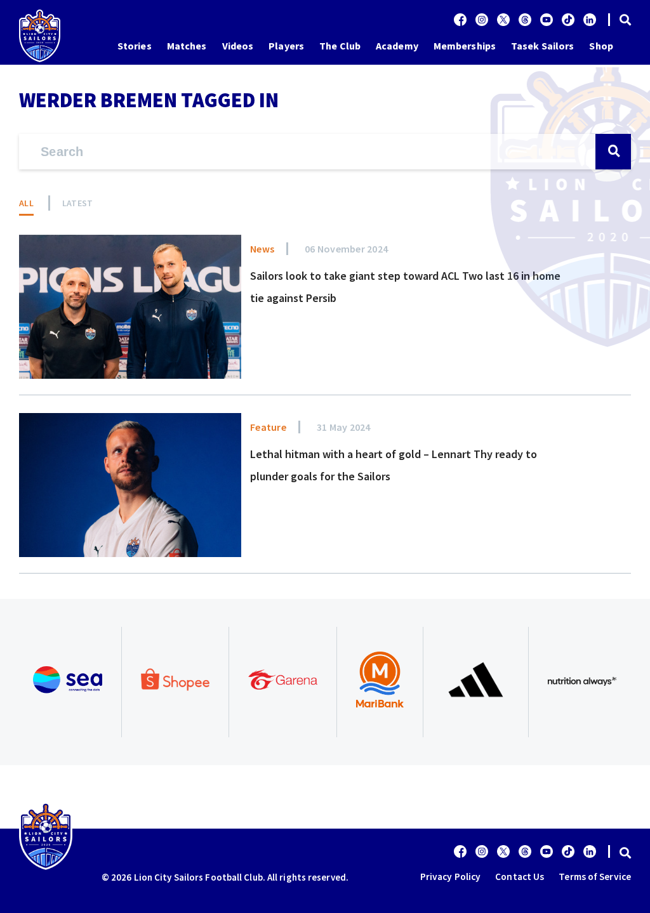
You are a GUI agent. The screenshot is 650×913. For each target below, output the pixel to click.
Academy (397, 45)
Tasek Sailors (542, 45)
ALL (26, 203)
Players (286, 45)
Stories (134, 45)
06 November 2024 (346, 248)
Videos (238, 45)
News (262, 248)
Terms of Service (595, 876)
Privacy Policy (450, 876)
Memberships (465, 45)
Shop (601, 45)
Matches (187, 45)
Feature (268, 427)
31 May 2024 (344, 427)
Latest (77, 203)
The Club (340, 45)
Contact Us (519, 876)
